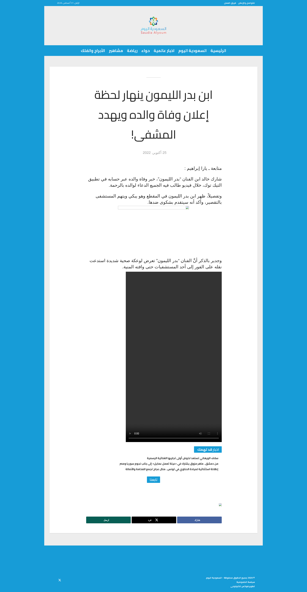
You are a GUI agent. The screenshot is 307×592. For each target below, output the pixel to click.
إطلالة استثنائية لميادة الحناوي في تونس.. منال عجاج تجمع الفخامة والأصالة (171, 469)
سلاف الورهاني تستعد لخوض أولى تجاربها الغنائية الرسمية (182, 458)
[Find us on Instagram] (53, 579)
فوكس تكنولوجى (239, 586)
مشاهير (116, 50)
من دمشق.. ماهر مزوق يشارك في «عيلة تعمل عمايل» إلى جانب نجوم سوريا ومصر (169, 463)
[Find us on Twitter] (59, 579)
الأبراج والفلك (93, 50)
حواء (145, 50)
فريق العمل (230, 3)
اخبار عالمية (164, 50)
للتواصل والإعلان (246, 3)
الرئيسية (218, 50)
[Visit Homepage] (153, 25)
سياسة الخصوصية (245, 582)
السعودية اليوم (192, 50)
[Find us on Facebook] (66, 579)
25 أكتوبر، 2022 (154, 152)
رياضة (132, 50)
